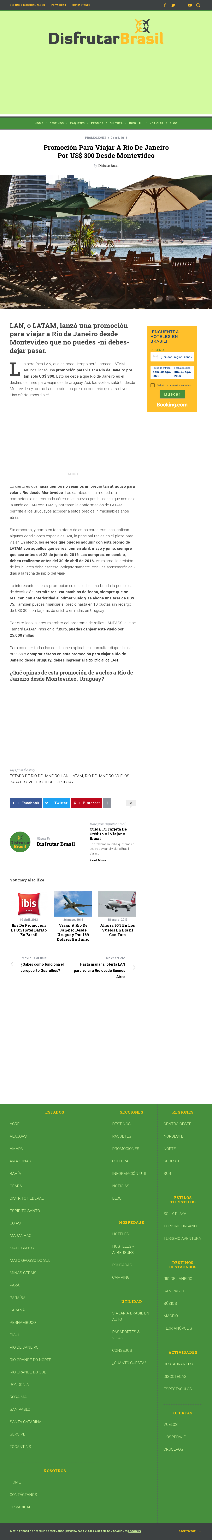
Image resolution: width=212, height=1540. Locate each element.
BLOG (117, 1198)
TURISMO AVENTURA (182, 1238)
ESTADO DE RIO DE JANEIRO (34, 775)
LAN (65, 775)
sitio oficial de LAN (102, 660)
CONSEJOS (122, 1350)
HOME (15, 1482)
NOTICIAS (120, 1186)
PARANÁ (17, 1310)
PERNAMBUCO (23, 1322)
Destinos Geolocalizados (27, 5)
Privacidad (58, 5)
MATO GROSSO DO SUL (30, 1260)
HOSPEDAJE (175, 1436)
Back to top (187, 1531)
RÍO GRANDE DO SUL (28, 1372)
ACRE (14, 1123)
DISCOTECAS (175, 1376)
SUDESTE (172, 1161)
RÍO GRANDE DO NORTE (30, 1359)
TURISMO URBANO (180, 1226)
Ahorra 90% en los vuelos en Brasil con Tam (117, 930)
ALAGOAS (18, 1136)
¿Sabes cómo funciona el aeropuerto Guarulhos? (42, 964)
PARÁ (14, 1285)
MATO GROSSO (23, 1248)
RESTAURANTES (178, 1364)
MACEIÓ (171, 1315)
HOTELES (120, 1234)
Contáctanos (81, 5)
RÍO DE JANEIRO (24, 1347)
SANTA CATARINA (25, 1421)
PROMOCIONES (95, 137)
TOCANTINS (20, 1446)
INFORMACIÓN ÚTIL (129, 1173)
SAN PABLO (20, 1409)
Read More (98, 860)
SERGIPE (17, 1434)
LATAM (77, 775)
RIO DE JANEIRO (99, 775)
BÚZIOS (170, 1303)
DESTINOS (121, 1123)
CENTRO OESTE (177, 1123)
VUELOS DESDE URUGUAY (51, 782)
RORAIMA (18, 1397)
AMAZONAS (20, 1161)
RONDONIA (19, 1384)
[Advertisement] (106, 85)
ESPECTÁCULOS (178, 1388)
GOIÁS (15, 1223)
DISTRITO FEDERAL (27, 1198)
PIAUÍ (14, 1334)
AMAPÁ (16, 1148)
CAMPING (121, 1277)
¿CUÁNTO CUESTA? (129, 1362)
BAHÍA (15, 1173)
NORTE (170, 1148)
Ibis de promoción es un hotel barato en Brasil (29, 930)
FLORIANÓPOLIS (178, 1328)
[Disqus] (73, 1044)
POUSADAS (122, 1265)
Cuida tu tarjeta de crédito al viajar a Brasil (108, 834)
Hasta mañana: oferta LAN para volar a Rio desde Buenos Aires (99, 967)
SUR (167, 1173)
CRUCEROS (173, 1449)
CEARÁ (16, 1186)
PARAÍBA (17, 1297)
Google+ (135, 1531)
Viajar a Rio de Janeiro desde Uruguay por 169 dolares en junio (73, 932)
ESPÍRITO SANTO (25, 1210)
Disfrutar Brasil (108, 165)
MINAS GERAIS (23, 1272)
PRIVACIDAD (20, 1507)
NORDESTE (173, 1136)
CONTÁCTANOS (23, 1494)
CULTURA (120, 1161)
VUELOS (171, 1424)
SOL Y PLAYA (175, 1213)
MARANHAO (20, 1235)
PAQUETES (121, 1136)
